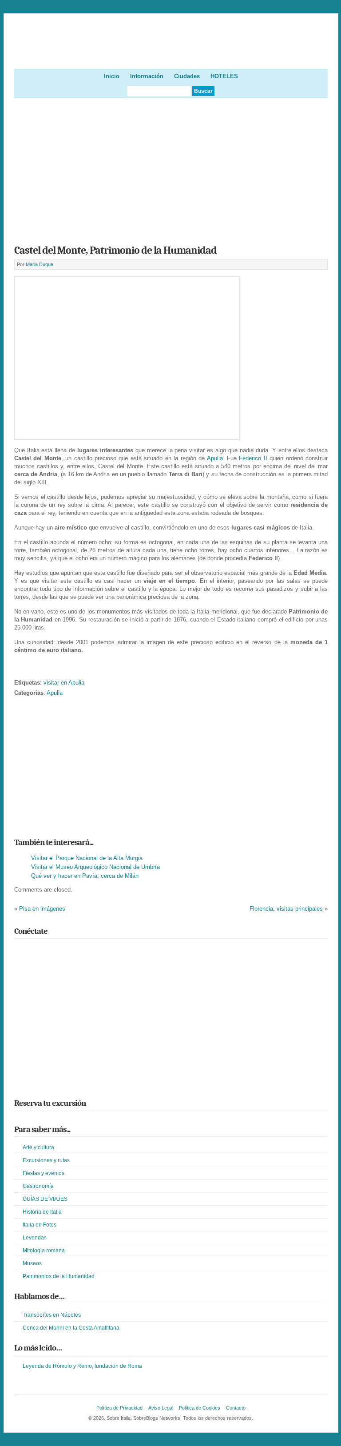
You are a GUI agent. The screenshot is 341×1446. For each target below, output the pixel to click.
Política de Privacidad (119, 1407)
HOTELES (224, 76)
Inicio (111, 76)
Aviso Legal (160, 1407)
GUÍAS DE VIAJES (45, 1199)
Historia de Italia (42, 1212)
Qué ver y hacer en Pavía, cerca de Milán (85, 875)
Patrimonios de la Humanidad (59, 1276)
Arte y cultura (38, 1147)
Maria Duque (39, 264)
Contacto (236, 1407)
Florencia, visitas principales (286, 908)
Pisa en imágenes (42, 908)
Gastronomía (38, 1186)
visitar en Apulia (64, 682)
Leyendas (35, 1238)
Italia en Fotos (39, 1225)
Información (146, 76)
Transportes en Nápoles (52, 1315)
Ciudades (187, 76)
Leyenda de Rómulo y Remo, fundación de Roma (82, 1366)
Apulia (215, 458)
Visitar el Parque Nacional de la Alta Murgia (87, 858)
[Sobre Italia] (171, 54)
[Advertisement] (171, 168)
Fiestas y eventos (43, 1173)
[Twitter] (19, 950)
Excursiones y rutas (46, 1160)
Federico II (253, 458)
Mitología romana (44, 1250)
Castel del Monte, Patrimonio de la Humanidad (115, 250)
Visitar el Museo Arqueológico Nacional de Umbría (95, 867)
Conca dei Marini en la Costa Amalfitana (71, 1328)
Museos (32, 1263)
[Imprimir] (19, 668)
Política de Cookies (199, 1407)
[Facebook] (32, 950)
